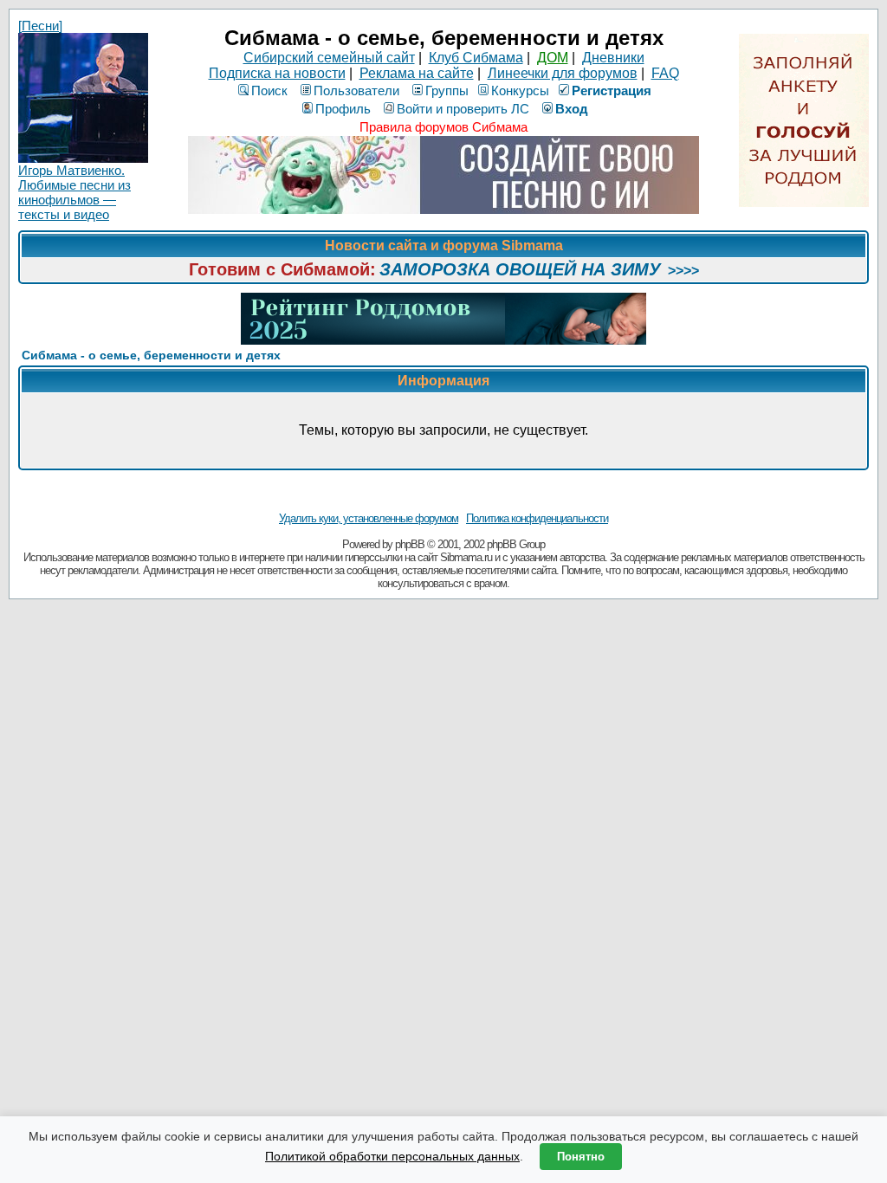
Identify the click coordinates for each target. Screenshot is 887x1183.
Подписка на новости (277, 73)
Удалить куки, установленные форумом (368, 518)
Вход (571, 108)
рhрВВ (409, 544)
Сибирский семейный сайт (329, 57)
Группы (447, 90)
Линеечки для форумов (563, 73)
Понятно (581, 1156)
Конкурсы (520, 90)
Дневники (613, 57)
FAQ (665, 73)
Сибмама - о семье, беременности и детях (151, 355)
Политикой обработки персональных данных (392, 1156)
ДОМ (552, 57)
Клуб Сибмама (476, 57)
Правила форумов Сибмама (443, 127)
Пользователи (356, 90)
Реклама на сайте (416, 73)
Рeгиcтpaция (611, 90)
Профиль (343, 108)
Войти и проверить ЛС (463, 108)
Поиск (269, 90)
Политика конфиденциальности (537, 518)
